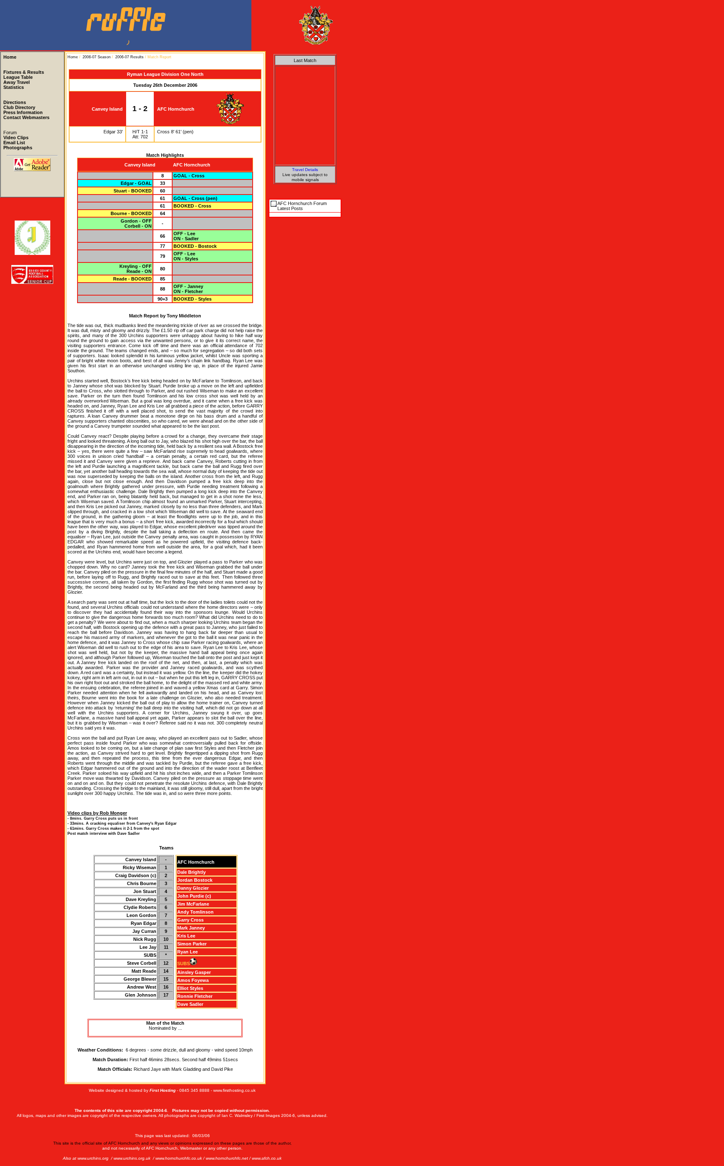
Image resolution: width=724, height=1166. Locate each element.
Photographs (17, 147)
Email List (14, 142)
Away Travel (16, 82)
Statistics (13, 87)
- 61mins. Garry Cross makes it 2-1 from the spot (113, 828)
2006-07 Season (97, 57)
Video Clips (15, 137)
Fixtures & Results (23, 72)
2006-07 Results (129, 57)
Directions (14, 102)
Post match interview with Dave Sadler (103, 833)
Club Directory (19, 107)
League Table (18, 77)
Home (9, 57)
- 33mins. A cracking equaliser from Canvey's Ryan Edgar (122, 823)
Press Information (23, 112)
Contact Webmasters (26, 117)
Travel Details (305, 169)
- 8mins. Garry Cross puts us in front (102, 818)
